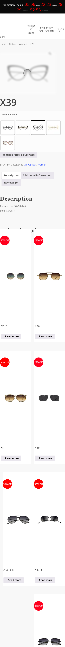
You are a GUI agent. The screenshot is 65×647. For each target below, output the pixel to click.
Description (11, 175)
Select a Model (10, 114)
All (25, 164)
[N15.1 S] (18, 519)
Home (3, 43)
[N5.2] (15, 276)
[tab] (11, 175)
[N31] (15, 398)
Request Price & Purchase (18, 154)
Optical (12, 43)
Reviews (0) (11, 182)
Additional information (37, 175)
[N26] (49, 276)
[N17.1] (49, 519)
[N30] (49, 398)
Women (23, 43)
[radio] (8, 128)
